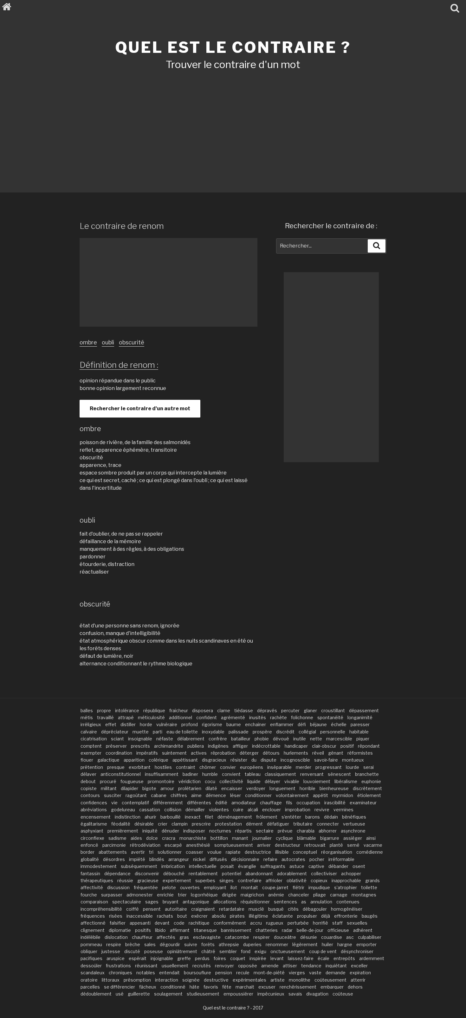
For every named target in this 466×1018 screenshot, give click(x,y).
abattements (113, 852)
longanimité (359, 717)
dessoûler (91, 965)
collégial (307, 731)
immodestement (99, 866)
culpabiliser (369, 937)
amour (167, 788)
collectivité (231, 781)
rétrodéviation (145, 845)
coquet (237, 958)
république (154, 710)
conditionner (258, 795)
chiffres (179, 795)
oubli (108, 342)
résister (238, 760)
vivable (291, 781)
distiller (128, 724)
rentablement (203, 873)
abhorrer (328, 830)
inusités (257, 717)
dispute (268, 760)
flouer (87, 760)
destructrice (258, 852)
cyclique (284, 838)
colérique (158, 760)
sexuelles (357, 923)
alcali (253, 809)
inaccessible (139, 916)
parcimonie (114, 845)
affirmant (180, 930)
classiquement (280, 774)
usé (120, 993)
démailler (195, 809)
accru (256, 923)
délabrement (190, 738)
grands (372, 880)
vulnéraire (166, 724)
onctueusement (287, 951)
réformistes (360, 753)
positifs (143, 930)
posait (227, 866)
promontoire (161, 781)
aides (136, 838)
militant (109, 788)
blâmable (306, 838)
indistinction (127, 817)
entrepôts (344, 958)
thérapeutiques (97, 880)
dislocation (116, 937)
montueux (353, 760)
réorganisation (336, 852)
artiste (277, 980)
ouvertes (190, 887)
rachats (165, 916)
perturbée (298, 923)
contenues (347, 901)
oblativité (297, 880)
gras (184, 937)
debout (88, 781)
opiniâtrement (182, 951)
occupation (308, 802)
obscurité (131, 342)
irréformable (341, 859)
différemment (168, 802)
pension (223, 972)
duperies (252, 944)
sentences (285, 901)
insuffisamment (161, 774)
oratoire (89, 980)
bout (182, 916)
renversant (312, 774)
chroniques (120, 972)
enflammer (282, 724)
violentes (219, 809)
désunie (308, 937)
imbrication (173, 866)
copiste (89, 788)
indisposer (194, 830)
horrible (307, 788)
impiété (137, 859)
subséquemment (139, 866)
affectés (166, 937)
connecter (328, 823)
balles (87, 710)
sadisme (117, 838)
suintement (174, 753)
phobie (262, 738)
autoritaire (176, 909)
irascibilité (335, 802)
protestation (228, 823)
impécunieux (270, 993)
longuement (282, 788)
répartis (243, 830)
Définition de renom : (119, 365)
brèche (132, 944)
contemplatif (135, 802)
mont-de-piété (269, 972)
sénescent (339, 774)
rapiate (233, 852)
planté (336, 845)
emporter (366, 944)
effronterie (346, 916)
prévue (285, 830)
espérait (137, 958)
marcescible (339, 738)
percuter (290, 710)
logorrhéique (204, 894)
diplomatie (120, 930)
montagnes (364, 894)
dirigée (229, 894)
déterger (249, 753)
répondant (369, 746)
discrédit (285, 731)
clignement (93, 930)
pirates (237, 916)
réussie (125, 880)
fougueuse (132, 781)
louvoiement (316, 781)
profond (189, 724)
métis (87, 717)
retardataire (231, 909)
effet (110, 724)
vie (114, 802)
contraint (185, 767)
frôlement (266, 817)
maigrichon (252, 894)
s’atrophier (345, 887)
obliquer (89, 951)
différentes (199, 802)
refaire (270, 859)
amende (270, 965)
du (253, 760)
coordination (119, 753)
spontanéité (330, 717)
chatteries (267, 930)
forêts (208, 944)
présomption (137, 980)
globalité (90, 859)
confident (206, 717)
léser (235, 795)
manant (240, 838)
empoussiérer (238, 993)
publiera (195, 746)
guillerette (139, 993)
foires (220, 958)
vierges (297, 972)
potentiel (231, 873)
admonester (139, 894)
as (303, 901)
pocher (316, 859)
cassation (149, 809)
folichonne (302, 717)
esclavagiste (207, 937)
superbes (205, 880)
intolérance (127, 710)
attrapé (126, 717)
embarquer (332, 987)
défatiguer (278, 823)
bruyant (170, 901)
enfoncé (89, 845)
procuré (108, 781)
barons (312, 817)
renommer (277, 944)
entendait (169, 972)
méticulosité (151, 717)
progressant (328, 767)
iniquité (150, 830)
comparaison (94, 901)
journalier (262, 838)
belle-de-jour (310, 930)
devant (162, 923)
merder (303, 767)
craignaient (203, 909)
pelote (169, 887)
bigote (149, 788)
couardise (331, 937)
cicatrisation (94, 738)
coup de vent (323, 951)
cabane (158, 795)
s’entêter (291, 817)
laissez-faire (301, 958)
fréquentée (146, 887)
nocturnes (220, 830)
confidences (94, 802)
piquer (362, 738)
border (87, 852)
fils (289, 802)
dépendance (117, 873)
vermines (343, 809)
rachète (278, 717)
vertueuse (354, 823)
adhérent (362, 930)
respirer (261, 937)
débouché (173, 873)
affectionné (93, 923)
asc (350, 937)
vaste (315, 972)
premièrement (122, 830)
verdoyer (255, 788)
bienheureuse (334, 788)
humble (210, 774)
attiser (290, 965)
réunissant (146, 965)
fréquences (93, 916)
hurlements (296, 753)
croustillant (333, 710)
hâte (194, 987)
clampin (180, 823)
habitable (359, 731)
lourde (352, 767)
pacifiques (91, 958)
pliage (319, 894)
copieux (319, 880)
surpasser (111, 894)
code (179, 923)
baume (233, 724)
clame (223, 710)
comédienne (369, 852)
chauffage (271, 802)
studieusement (203, 993)
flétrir (298, 887)
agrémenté (233, 717)
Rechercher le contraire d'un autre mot (140, 408)
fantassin (90, 873)
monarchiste (192, 838)
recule (242, 972)
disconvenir (147, 873)
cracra (168, 838)
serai (368, 767)
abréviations (94, 809)
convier (228, 767)
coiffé (132, 909)
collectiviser (324, 873)
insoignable (140, 738)
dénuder (170, 830)
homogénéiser (346, 909)
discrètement (367, 788)
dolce (152, 838)
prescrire (201, 823)
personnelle (332, 731)
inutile (299, 738)
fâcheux (147, 987)
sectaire (265, 830)
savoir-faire (326, 760)
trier (182, 894)
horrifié (320, 923)
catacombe (237, 937)
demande (336, 972)
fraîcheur (178, 710)
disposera (202, 710)
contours (90, 795)
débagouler (315, 909)
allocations (224, 901)
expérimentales (249, 980)
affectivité (92, 887)
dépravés (267, 710)
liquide (254, 781)
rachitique (199, 923)
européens (251, 767)
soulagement (168, 993)
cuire (238, 809)
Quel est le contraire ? (233, 47)
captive (316, 866)
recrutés (201, 965)
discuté (132, 951)
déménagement (234, 817)
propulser (307, 916)
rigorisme (212, 724)
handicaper (296, 746)
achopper (351, 873)
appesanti (140, 923)
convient (231, 774)
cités (293, 909)
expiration (360, 972)
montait (249, 887)
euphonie (371, 781)
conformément (230, 923)
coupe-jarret (275, 887)
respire (113, 944)
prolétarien (189, 788)
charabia (305, 830)
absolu (219, 916)
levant (277, 958)
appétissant (185, 760)
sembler (228, 951)
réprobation (223, 753)
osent (359, 866)
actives (199, 753)
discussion (118, 887)
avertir (138, 852)
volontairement (292, 795)
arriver (264, 845)
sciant (117, 738)
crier (162, 823)
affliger (240, 746)
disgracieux (214, 760)
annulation (321, 901)
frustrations (118, 965)
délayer (272, 781)
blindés (156, 859)
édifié (221, 802)
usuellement (175, 965)
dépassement (364, 710)
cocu (210, 781)
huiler (327, 944)
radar (287, 930)
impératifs (147, 753)
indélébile (90, 937)
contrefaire (250, 880)
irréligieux (91, 724)
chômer (207, 767)
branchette (367, 774)
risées (115, 916)
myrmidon (342, 795)
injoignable (162, 958)
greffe (184, 958)
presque (116, 767)
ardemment (371, 958)
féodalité (120, 823)
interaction (166, 980)
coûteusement (330, 980)
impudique (319, 887)
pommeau (91, 944)
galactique (108, 760)
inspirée (257, 958)
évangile (247, 866)
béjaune (318, 724)
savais (295, 993)
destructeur (287, 845)
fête (226, 987)
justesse (110, 951)
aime (196, 795)
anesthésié (198, 845)
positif (347, 746)
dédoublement (96, 993)
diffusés (218, 859)
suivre (190, 944)
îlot (233, 887)
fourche (89, 894)
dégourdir (170, 944)
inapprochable (346, 880)
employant (215, 887)
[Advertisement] (233, 123)
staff (337, 923)
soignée (191, 980)
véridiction (189, 781)
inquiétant (336, 965)
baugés (370, 916)
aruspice (116, 958)
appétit (320, 795)
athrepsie (229, 944)
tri (151, 852)
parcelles (90, 987)
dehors (355, 987)
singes (226, 880)
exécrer (199, 916)
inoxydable (213, 731)
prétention (92, 767)
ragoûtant (136, 795)
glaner (310, 710)
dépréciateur (114, 731)
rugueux (274, 923)
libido (160, 930)
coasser (194, 852)
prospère (262, 731)
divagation (317, 993)
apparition (134, 760)
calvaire (89, 731)
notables (145, 972)
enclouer (271, 809)
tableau (253, 774)
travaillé (105, 717)
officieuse (338, 930)
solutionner (170, 852)
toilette (369, 887)
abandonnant (259, 873)
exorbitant (140, 767)
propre (104, 710)
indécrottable (266, 746)
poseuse (153, 951)
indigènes (218, 746)
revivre (321, 809)
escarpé (173, 845)
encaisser (231, 788)
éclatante (282, 916)
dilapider (129, 788)
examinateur (363, 802)
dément (254, 823)
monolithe (299, 980)
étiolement (369, 795)
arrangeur (178, 859)
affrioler (274, 880)
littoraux (111, 980)
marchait (245, 987)
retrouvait (315, 845)
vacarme (373, 845)
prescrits (140, 746)
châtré (208, 951)
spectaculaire (126, 901)
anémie (276, 894)
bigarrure (329, 838)
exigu (260, 951)
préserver (116, 746)
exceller (359, 965)
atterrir (358, 980)
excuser (266, 987)
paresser (360, 724)
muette (141, 731)
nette (316, 738)
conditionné (172, 987)
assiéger (352, 838)
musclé (256, 909)
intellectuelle (203, 866)
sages (152, 901)
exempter (91, 753)
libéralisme (345, 781)
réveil (318, 753)
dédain (331, 817)
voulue (214, 852)
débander (338, 866)
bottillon (219, 838)
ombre (88, 342)
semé (353, 845)
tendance (311, 965)
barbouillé (170, 817)
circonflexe (92, 838)
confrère (218, 738)
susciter (112, 795)
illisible (282, 852)
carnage (338, 894)
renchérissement (298, 987)
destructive (216, 980)
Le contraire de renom (122, 226)
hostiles (163, 767)
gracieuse (148, 880)
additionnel (180, 717)
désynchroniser (357, 951)
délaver (88, 774)
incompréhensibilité (101, 909)
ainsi (371, 838)
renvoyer (224, 965)
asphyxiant (92, 830)
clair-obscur (324, 746)
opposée (247, 965)
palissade (239, 731)
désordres (114, 859)
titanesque (205, 930)
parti (157, 731)
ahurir (150, 817)
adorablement (292, 873)
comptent (91, 746)
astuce (296, 866)
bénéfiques (354, 817)
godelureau (123, 809)
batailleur (240, 738)
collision (172, 809)
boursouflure (197, 972)
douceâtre (285, 937)
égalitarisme (94, 823)
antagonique (196, 901)
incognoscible (295, 760)
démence (216, 795)
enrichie (165, 894)
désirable (144, 823)
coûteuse (343, 993)
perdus (202, 958)
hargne (344, 944)
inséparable (279, 767)
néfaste (164, 738)
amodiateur (243, 802)
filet (209, 817)
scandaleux (93, 972)
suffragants (272, 866)
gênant (335, 753)
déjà (325, 916)
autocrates (293, 859)
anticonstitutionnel (120, 774)
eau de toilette (182, 731)
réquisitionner (255, 901)
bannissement (236, 930)
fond (245, 951)
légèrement (305, 944)
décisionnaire (245, 859)
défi (302, 724)
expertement (177, 880)
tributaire (303, 823)
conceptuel (305, 852)
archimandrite (168, 746)
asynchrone (353, 830)
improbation (297, 809)
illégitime (258, 916)
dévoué (281, 738)
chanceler (298, 894)
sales (150, 944)
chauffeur (142, 937)
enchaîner (255, 724)
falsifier (118, 923)
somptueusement (233, 845)
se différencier (119, 987)
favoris (211, 987)
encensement (96, 817)
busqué (276, 909)
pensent (152, 909)
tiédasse (243, 710)
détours (271, 753)
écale (323, 958)
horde (146, 724)
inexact (193, 817)
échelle (338, 724)
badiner (190, 774)
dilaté (211, 788)
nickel (199, 859)
